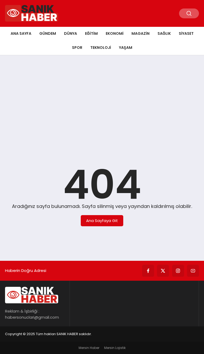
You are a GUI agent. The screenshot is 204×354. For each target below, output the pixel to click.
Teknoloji (100, 47)
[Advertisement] (102, 100)
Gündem (47, 33)
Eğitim (91, 33)
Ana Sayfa (21, 33)
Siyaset (186, 33)
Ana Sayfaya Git (102, 220)
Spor (77, 47)
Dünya (70, 33)
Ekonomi (115, 33)
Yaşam (125, 47)
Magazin (140, 33)
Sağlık (164, 33)
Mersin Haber (89, 348)
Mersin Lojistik (115, 348)
